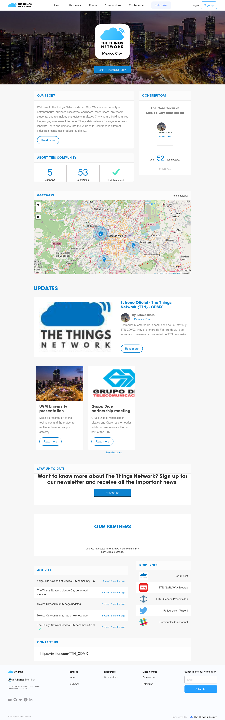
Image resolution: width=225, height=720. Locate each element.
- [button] (38, 209)
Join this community (112, 70)
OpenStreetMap (174, 273)
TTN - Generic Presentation (172, 599)
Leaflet (161, 273)
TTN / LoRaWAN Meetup (173, 587)
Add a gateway (180, 195)
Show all (165, 168)
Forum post (181, 576)
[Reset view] (38, 216)
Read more (48, 140)
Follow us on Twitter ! (175, 610)
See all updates (114, 452)
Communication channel (173, 622)
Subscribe (112, 493)
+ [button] (38, 205)
